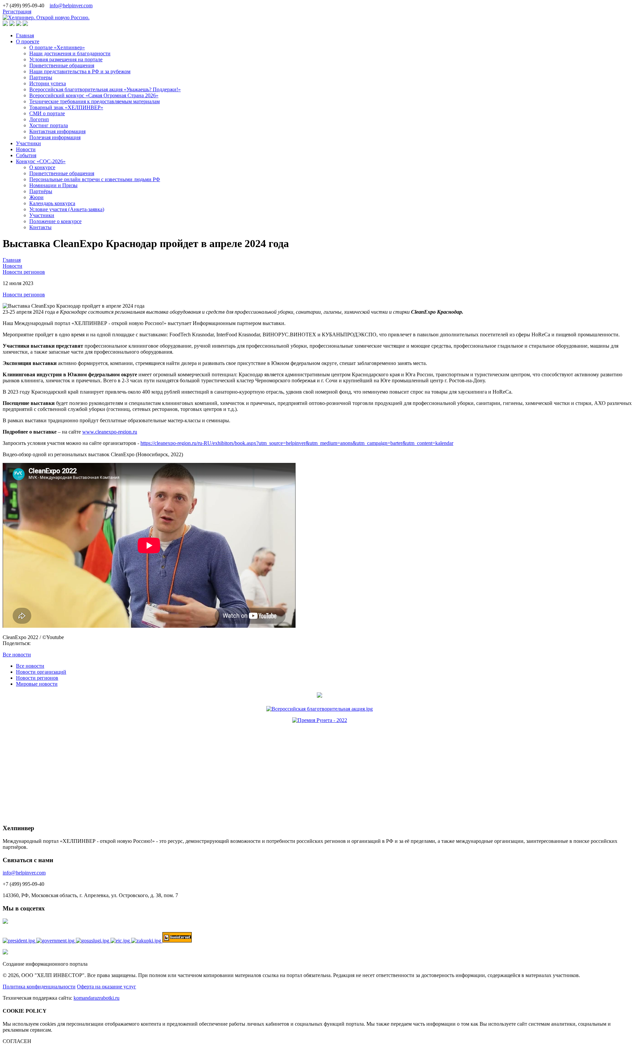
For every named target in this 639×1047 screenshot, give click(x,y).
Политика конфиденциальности (39, 986)
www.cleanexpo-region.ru (109, 432)
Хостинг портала (48, 125)
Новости (26, 149)
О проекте (27, 41)
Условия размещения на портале (66, 59)
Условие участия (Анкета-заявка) (66, 209)
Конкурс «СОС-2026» (41, 161)
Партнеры (40, 77)
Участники (28, 143)
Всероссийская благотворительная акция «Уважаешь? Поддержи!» (105, 89)
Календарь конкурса (52, 203)
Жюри (36, 197)
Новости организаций (41, 672)
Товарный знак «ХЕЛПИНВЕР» (66, 107)
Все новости (17, 654)
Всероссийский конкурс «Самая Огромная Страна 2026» (93, 95)
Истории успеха (47, 83)
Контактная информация (57, 131)
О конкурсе (42, 167)
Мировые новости (37, 684)
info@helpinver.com (71, 5)
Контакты (40, 227)
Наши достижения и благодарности (69, 53)
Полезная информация (55, 137)
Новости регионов (24, 294)
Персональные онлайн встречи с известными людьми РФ (94, 179)
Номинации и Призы (53, 185)
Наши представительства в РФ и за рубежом (79, 71)
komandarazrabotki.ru (96, 998)
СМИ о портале (47, 113)
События (26, 155)
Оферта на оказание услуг (106, 986)
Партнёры (40, 191)
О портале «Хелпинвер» (57, 47)
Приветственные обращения (61, 65)
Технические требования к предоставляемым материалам (94, 101)
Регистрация (17, 11)
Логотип (39, 119)
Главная (25, 35)
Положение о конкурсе (55, 221)
